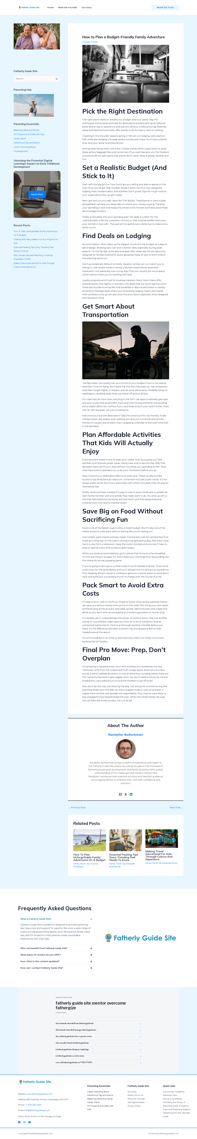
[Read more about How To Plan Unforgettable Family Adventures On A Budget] (89, 840)
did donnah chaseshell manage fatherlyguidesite (76, 1030)
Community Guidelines (173, 1092)
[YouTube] (29, 1122)
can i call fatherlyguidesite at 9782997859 (74, 1063)
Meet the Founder (136, 1099)
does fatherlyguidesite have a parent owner (74, 1037)
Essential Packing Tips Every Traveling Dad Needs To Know (123, 857)
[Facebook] (120, 794)
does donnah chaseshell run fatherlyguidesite (75, 1024)
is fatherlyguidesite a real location (70, 1056)
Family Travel (20, 138)
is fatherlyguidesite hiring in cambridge (72, 1050)
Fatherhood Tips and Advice (27, 143)
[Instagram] (24, 1122)
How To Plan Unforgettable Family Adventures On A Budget (89, 857)
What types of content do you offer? (40, 955)
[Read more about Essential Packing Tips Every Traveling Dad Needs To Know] (125, 840)
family (132, 207)
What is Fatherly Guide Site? (35, 919)
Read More (37, 194)
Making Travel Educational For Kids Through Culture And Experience (158, 855)
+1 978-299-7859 (33, 1105)
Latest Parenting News (25, 147)
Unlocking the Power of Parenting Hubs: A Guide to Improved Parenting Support (176, 1106)
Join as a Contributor (172, 1099)
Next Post (176, 807)
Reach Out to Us (135, 1095)
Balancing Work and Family (26, 130)
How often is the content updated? (40, 961)
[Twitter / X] (125, 794)
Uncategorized (21, 151)
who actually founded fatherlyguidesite (72, 1043)
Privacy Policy (134, 1106)
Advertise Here (170, 1095)
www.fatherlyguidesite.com (40, 1094)
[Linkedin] (131, 794)
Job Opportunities (136, 1102)
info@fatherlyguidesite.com (37, 1110)
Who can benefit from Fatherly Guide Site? (44, 948)
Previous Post (77, 807)
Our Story (132, 1092)
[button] (56, 919)
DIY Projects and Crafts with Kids (29, 134)
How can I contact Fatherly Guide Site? (41, 968)
